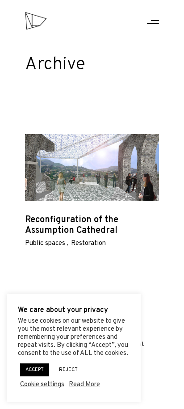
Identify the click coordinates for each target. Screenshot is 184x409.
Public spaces (45, 243)
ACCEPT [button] (34, 370)
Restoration (88, 243)
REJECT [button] (68, 370)
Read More (84, 385)
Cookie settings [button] (42, 385)
